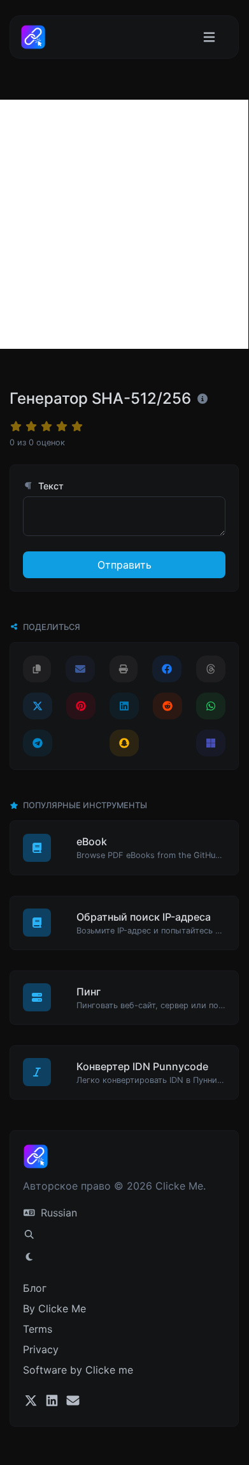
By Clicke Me (54, 1308)
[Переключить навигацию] (209, 37)
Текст (50, 485)
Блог (34, 1288)
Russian (57, 1212)
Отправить (124, 564)
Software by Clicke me (78, 1369)
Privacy (41, 1349)
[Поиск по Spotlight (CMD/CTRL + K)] (29, 1234)
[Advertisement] (124, 224)
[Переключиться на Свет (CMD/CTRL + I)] (29, 1256)
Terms (37, 1329)
